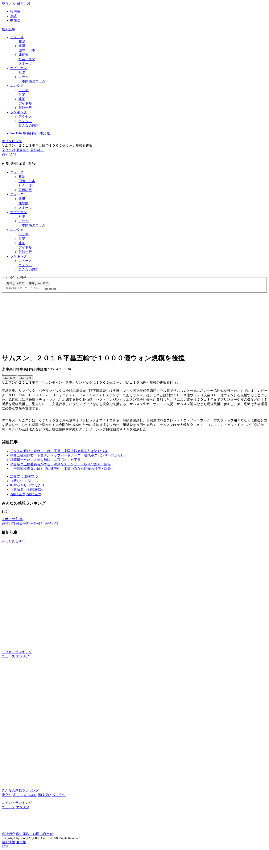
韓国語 (15, 11)
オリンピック (12, 141)
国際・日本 (26, 50)
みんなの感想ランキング (20, 790)
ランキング (18, 112)
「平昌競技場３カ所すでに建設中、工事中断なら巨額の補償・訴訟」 (62, 468)
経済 (21, 46)
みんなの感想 (28, 125)
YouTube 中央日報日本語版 (30, 133)
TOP (5, 846)
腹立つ (7, 795)
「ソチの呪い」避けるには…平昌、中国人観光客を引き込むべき (59, 451)
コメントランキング (17, 802)
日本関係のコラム (31, 81)
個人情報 (8, 842)
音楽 (21, 94)
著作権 (21, 842)
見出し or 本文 (15, 283)
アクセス (25, 116)
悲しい (18, 795)
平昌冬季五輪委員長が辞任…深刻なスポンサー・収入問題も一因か (60, 464)
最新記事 (8, 29)
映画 (21, 99)
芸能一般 (25, 108)
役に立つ (59, 795)
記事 (12, 519)
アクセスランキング (17, 652)
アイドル (25, 103)
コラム (23, 77)
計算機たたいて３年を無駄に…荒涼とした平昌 (45, 460)
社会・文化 (26, 59)
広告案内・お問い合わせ (34, 834)
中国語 (15, 20)
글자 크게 (25, 377)
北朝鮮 (23, 54)
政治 (21, 41)
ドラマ (23, 90)
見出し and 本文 (38, 283)
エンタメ (17, 85)
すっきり (30, 795)
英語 (13, 16)
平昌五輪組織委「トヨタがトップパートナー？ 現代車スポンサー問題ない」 (69, 455)
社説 (21, 72)
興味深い (44, 795)
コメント (25, 121)
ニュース (17, 37)
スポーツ (25, 63)
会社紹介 (8, 834)
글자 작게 (9, 377)
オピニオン (18, 68)
